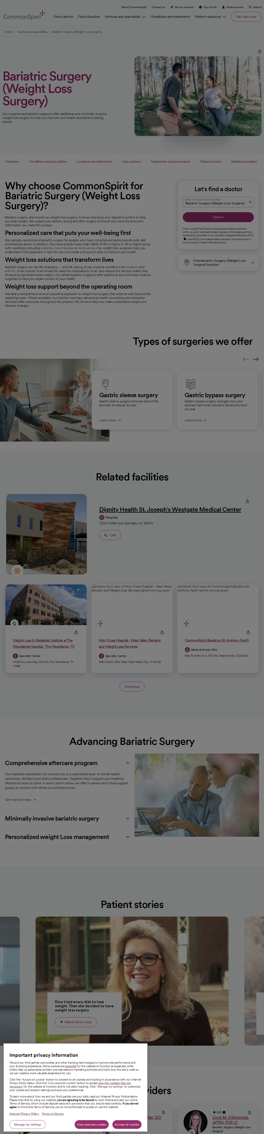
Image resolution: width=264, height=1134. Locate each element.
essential (70, 1066)
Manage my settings (27, 1124)
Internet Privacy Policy (24, 1113)
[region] (75, 1087)
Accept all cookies (127, 1124)
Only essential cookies (91, 1124)
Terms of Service (53, 1113)
